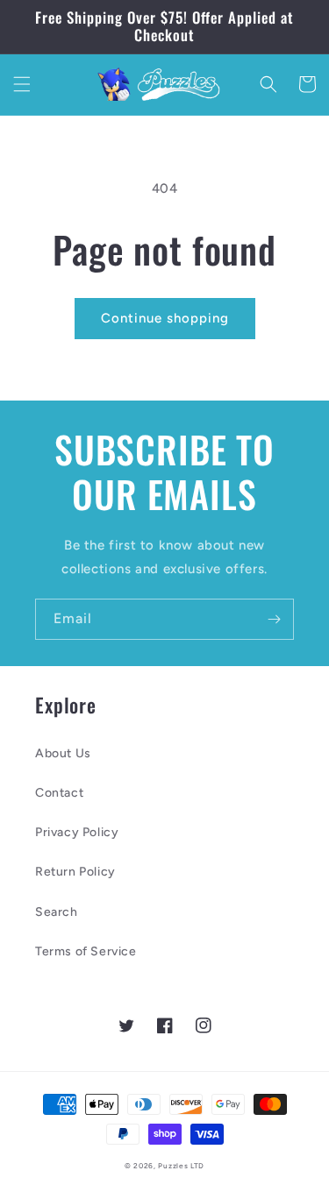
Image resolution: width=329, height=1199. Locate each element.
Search (56, 912)
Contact (59, 792)
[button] (22, 84)
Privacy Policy (76, 832)
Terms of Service (86, 951)
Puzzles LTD (181, 1165)
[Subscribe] (273, 619)
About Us (63, 753)
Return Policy (75, 871)
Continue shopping (165, 318)
